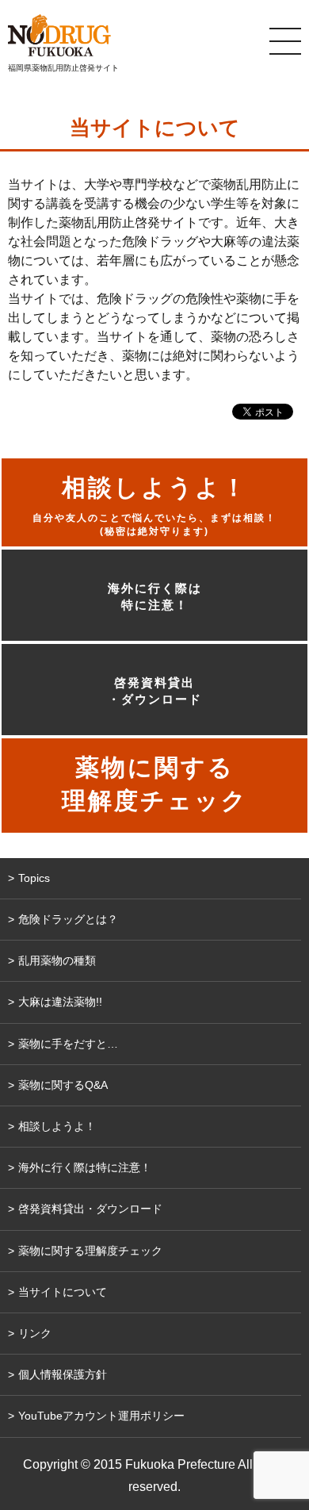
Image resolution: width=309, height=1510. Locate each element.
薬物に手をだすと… (68, 1043)
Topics (34, 878)
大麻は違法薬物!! (60, 1001)
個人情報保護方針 (62, 1374)
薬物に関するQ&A (63, 1085)
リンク (35, 1333)
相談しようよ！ (57, 1126)
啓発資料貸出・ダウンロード (155, 691)
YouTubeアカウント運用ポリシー (101, 1415)
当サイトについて (62, 1292)
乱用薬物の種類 (57, 960)
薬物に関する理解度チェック (90, 1250)
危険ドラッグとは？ (68, 919)
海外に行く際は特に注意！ (155, 596)
